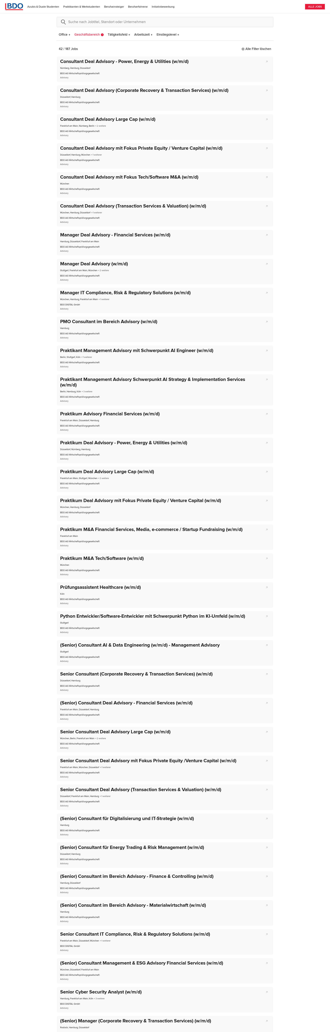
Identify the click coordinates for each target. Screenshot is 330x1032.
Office (63, 35)
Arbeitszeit (142, 35)
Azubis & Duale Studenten (43, 6)
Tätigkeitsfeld (117, 35)
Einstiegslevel (166, 35)
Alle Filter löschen (258, 49)
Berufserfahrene (138, 6)
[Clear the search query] (268, 22)
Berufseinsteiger (114, 6)
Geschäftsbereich (88, 35)
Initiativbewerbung (163, 6)
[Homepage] (14, 6)
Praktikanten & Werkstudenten (81, 6)
